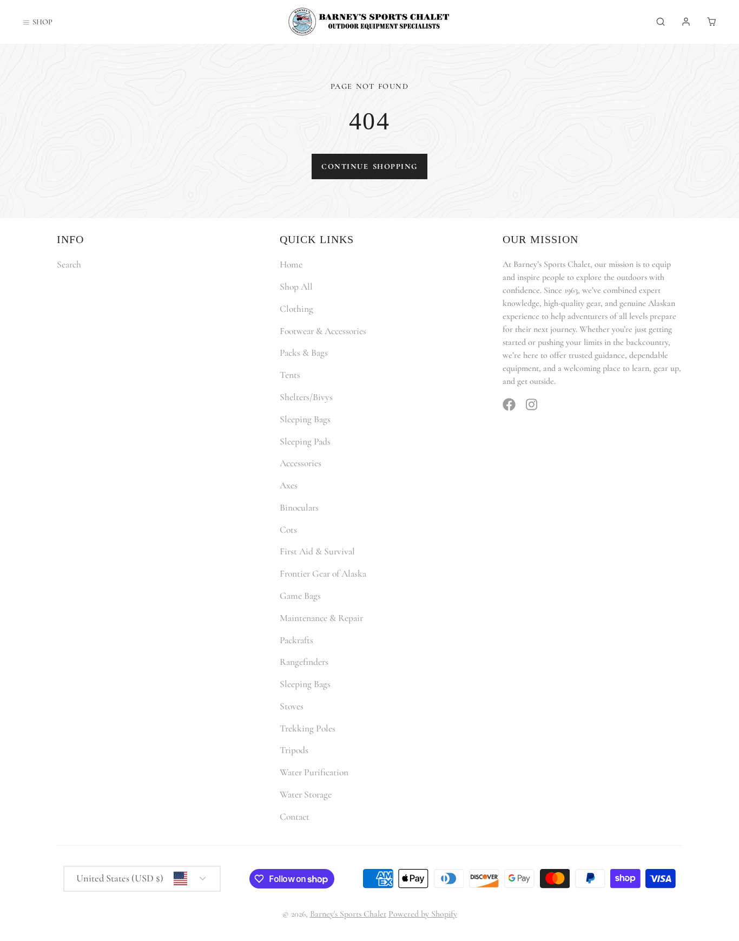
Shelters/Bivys (306, 397)
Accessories (300, 463)
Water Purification (314, 772)
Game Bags (300, 596)
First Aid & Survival (317, 551)
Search (69, 264)
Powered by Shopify (422, 914)
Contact (294, 816)
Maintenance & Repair (321, 618)
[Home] (369, 22)
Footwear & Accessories (323, 331)
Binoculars (299, 507)
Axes (289, 485)
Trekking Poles (307, 728)
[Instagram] (532, 404)
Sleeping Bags (305, 419)
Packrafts (296, 640)
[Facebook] (509, 404)
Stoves (291, 706)
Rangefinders (304, 662)
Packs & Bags (304, 352)
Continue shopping (369, 166)
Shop (42, 22)
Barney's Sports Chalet (348, 914)
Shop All (296, 286)
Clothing (296, 309)
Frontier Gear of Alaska (323, 573)
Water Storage (306, 794)
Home (291, 264)
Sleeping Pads (305, 441)
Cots (288, 529)
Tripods (294, 750)
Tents (290, 375)
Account (686, 22)
